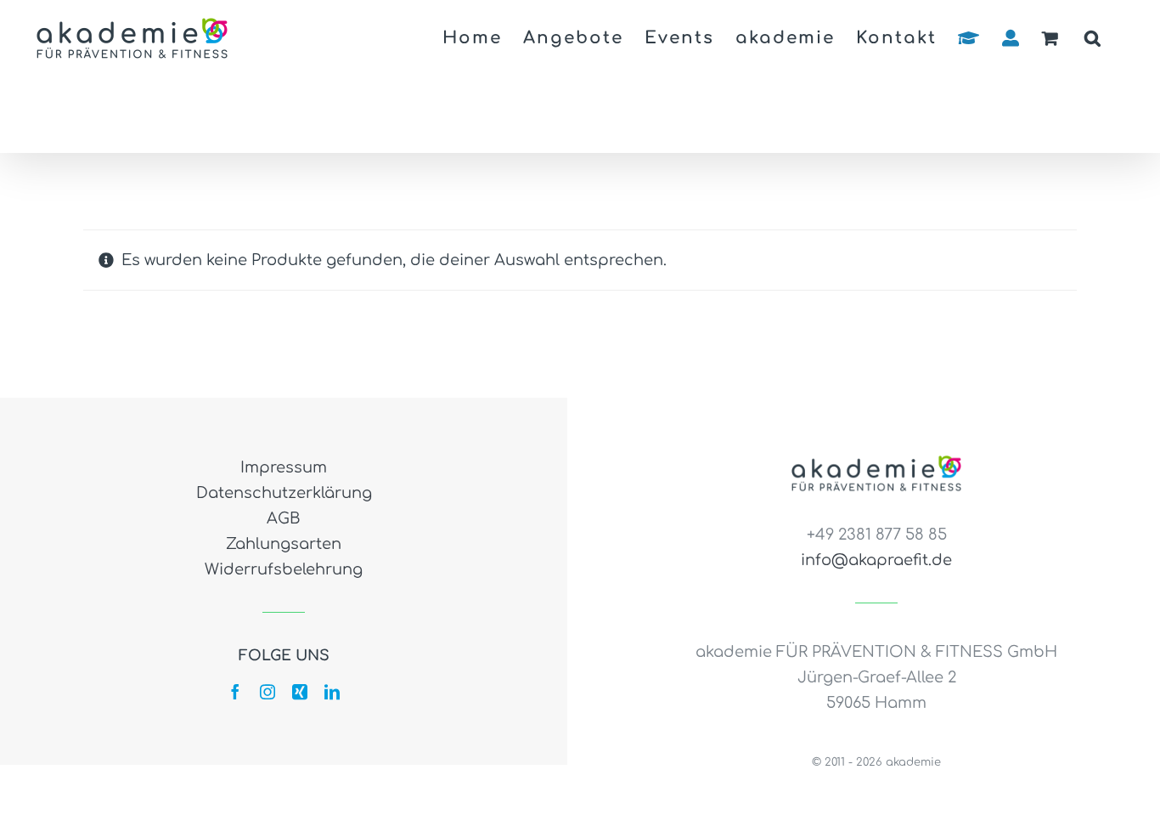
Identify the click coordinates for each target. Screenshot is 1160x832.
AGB (284, 518)
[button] (1093, 38)
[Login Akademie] (969, 38)
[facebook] (235, 691)
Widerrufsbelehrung (284, 569)
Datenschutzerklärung (284, 492)
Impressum (283, 467)
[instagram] (267, 691)
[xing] (299, 691)
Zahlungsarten (283, 543)
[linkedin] (332, 691)
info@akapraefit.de (876, 560)
